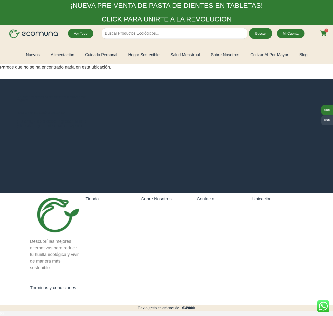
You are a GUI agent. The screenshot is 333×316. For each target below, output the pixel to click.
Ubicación (262, 198)
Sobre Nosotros (225, 54)
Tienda (92, 198)
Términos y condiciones (53, 287)
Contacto (205, 198)
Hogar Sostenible (143, 54)
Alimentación (62, 54)
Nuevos (33, 54)
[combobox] (174, 33)
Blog (303, 54)
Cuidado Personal (101, 54)
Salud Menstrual (185, 54)
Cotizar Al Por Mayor (269, 54)
